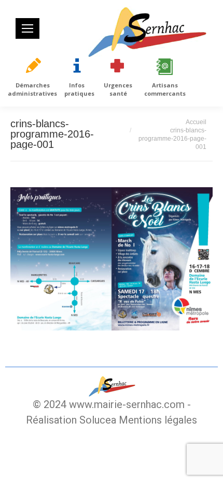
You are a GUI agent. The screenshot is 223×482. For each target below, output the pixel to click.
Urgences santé (118, 89)
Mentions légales (158, 420)
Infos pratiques (79, 89)
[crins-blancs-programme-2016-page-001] (111, 258)
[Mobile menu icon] (27, 28)
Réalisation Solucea (71, 420)
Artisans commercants (165, 89)
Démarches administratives (32, 89)
